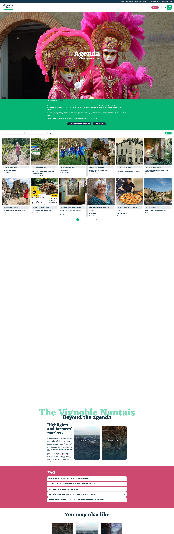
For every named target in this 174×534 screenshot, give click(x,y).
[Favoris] (165, 7)
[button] (171, 1)
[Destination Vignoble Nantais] (8, 7)
